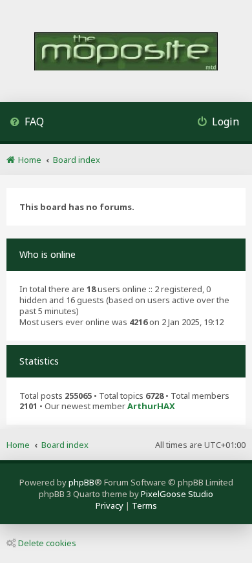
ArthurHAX (151, 406)
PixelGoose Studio (177, 494)
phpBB (81, 482)
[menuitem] (27, 123)
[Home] (126, 53)
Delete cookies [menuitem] (47, 543)
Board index (65, 445)
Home (18, 445)
